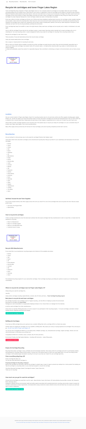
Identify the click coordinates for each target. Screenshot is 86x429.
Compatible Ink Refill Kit (12, 340)
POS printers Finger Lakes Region (64, 422)
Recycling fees (23, 1)
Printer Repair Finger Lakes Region (37, 422)
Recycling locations (13, 1)
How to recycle (32, 1)
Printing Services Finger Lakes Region (50, 422)
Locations (8, 114)
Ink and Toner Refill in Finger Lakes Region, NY (19, 328)
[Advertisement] (43, 79)
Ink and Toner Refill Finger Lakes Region (23, 422)
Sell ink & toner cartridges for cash (14, 313)
